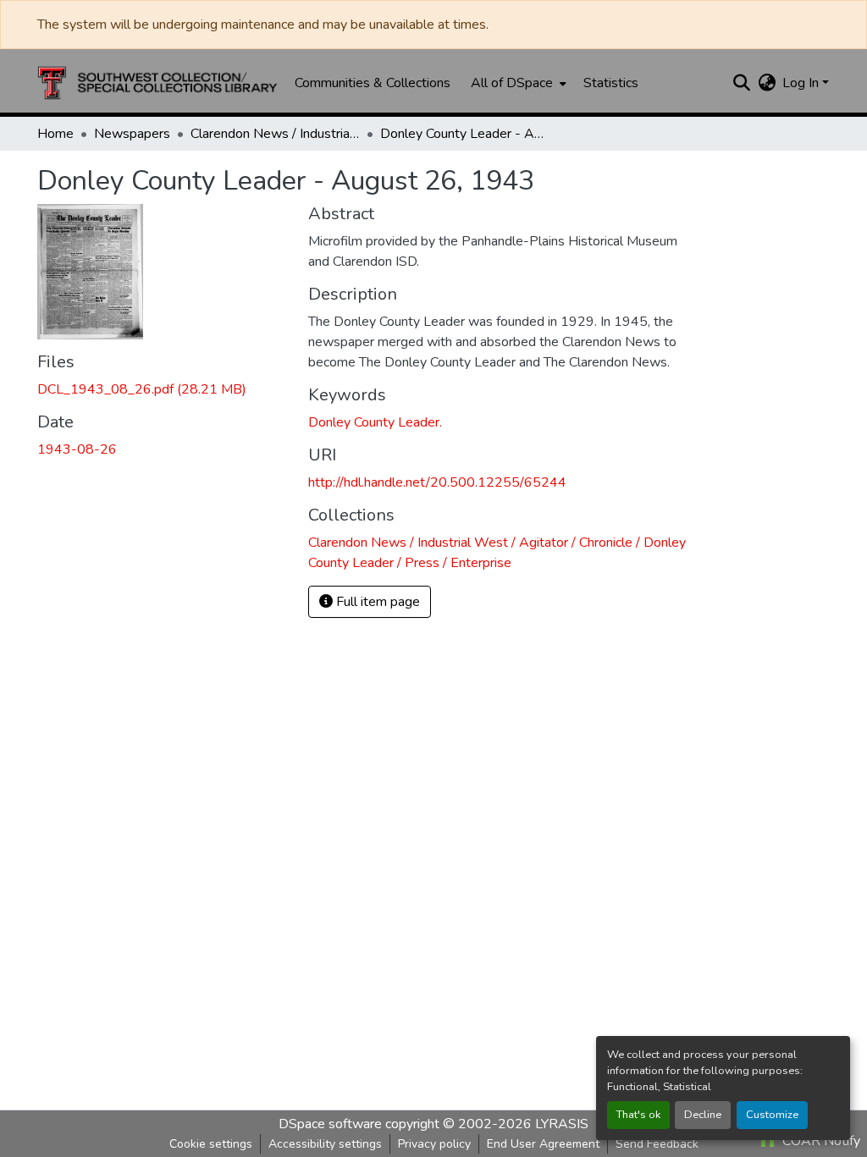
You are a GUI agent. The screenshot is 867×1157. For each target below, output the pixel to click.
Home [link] (55, 133)
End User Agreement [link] (543, 1144)
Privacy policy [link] (434, 1144)
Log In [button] (802, 83)
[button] (157, 83)
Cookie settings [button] (210, 1144)
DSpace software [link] (330, 1124)
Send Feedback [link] (657, 1144)
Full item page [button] (376, 601)
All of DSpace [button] (512, 83)
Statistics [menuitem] (610, 83)
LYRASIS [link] (561, 1124)
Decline (702, 1114)
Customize (772, 1114)
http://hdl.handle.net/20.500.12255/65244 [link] (437, 482)
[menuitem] (516, 83)
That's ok (638, 1114)
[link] (162, 389)
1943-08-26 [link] (77, 449)
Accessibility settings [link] (325, 1144)
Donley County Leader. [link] (375, 422)
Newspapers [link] (132, 133)
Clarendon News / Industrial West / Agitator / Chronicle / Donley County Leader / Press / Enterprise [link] (275, 133)
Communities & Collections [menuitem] (372, 83)
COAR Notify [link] (819, 1141)
